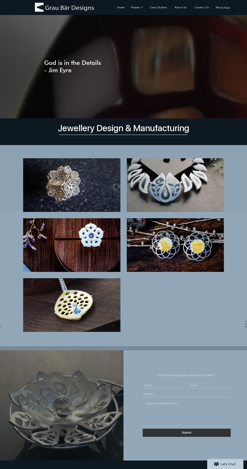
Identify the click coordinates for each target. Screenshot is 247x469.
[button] (71, 185)
